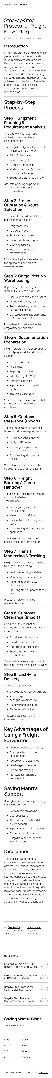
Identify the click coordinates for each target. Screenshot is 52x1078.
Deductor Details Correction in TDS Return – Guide (20, 977)
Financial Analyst (20, 38)
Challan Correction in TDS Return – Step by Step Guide (20, 965)
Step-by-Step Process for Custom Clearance (14, 930)
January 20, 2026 (44, 965)
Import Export (36, 38)
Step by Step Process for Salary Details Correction (18, 988)
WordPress (43, 1072)
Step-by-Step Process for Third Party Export (35, 930)
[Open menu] (46, 4)
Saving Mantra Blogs (15, 4)
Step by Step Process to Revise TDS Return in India (19, 1000)
